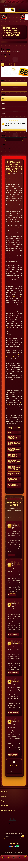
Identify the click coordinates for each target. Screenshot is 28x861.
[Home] (10, 10)
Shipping (8, 51)
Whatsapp (19, 858)
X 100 (3, 104)
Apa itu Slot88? (11, 432)
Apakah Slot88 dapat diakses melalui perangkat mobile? (12, 455)
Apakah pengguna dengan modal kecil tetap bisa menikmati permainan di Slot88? (14, 468)
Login (8, 858)
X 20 (3, 114)
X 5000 (4, 98)
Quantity (3, 135)
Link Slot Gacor (16, 227)
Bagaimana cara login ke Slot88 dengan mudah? (13, 474)
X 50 (3, 109)
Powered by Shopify (18, 852)
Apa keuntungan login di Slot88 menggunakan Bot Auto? (14, 443)
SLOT (3, 84)
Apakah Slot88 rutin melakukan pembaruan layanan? (13, 485)
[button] (2, 10)
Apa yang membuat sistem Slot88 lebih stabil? (12, 479)
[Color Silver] (13, 64)
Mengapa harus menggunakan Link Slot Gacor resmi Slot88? (13, 437)
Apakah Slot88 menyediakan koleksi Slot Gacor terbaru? (14, 449)
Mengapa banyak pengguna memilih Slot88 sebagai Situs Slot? (14, 461)
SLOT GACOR (6, 89)
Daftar (13, 858)
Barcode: (11, 39)
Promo (3, 858)
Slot (7, 327)
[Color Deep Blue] (8, 64)
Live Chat (24, 859)
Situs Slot (17, 296)
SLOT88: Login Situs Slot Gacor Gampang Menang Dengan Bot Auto (14, 2)
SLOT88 (8, 173)
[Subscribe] (22, 836)
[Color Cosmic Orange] (2, 64)
